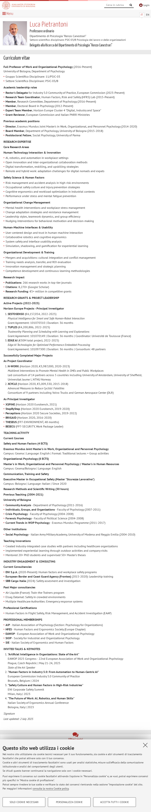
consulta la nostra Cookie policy (51, 788)
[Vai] (131, 5)
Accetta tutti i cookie (114, 802)
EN (147, 14)
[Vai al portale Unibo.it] (18, 5)
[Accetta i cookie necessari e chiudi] (145, 745)
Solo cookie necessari (24, 802)
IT (142, 14)
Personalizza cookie (69, 802)
